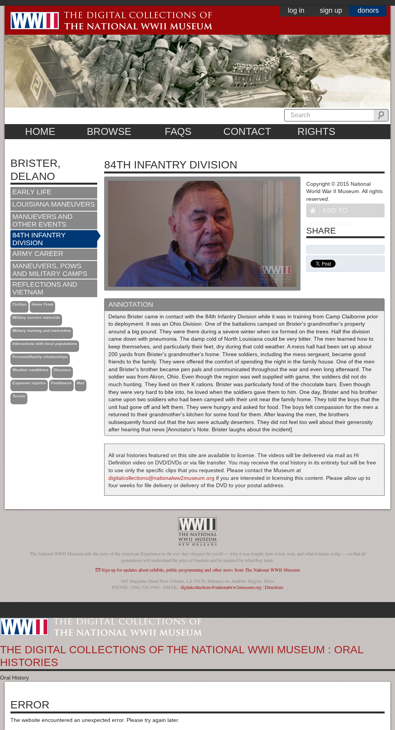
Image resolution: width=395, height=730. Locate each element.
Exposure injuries (29, 383)
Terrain (18, 396)
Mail (80, 383)
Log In (296, 10)
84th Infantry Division (39, 239)
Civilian (19, 304)
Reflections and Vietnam (44, 288)
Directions (274, 587)
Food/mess (61, 383)
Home (40, 131)
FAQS (178, 131)
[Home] (101, 626)
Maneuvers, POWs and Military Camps (49, 270)
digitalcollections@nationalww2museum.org (161, 478)
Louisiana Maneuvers (53, 204)
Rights (316, 131)
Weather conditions (30, 370)
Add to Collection (330, 212)
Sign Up (331, 10)
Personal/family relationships (40, 357)
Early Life (31, 192)
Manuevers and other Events (42, 220)
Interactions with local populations (44, 343)
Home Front (42, 304)
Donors (368, 10)
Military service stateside (36, 317)
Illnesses (62, 370)
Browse (109, 131)
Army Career (37, 253)
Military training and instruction (41, 330)
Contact (247, 131)
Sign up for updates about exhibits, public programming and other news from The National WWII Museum (200, 570)
